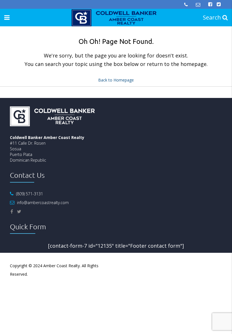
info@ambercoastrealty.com (43, 202)
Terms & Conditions (203, 265)
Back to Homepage (116, 80)
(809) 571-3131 (29, 193)
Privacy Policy (170, 265)
